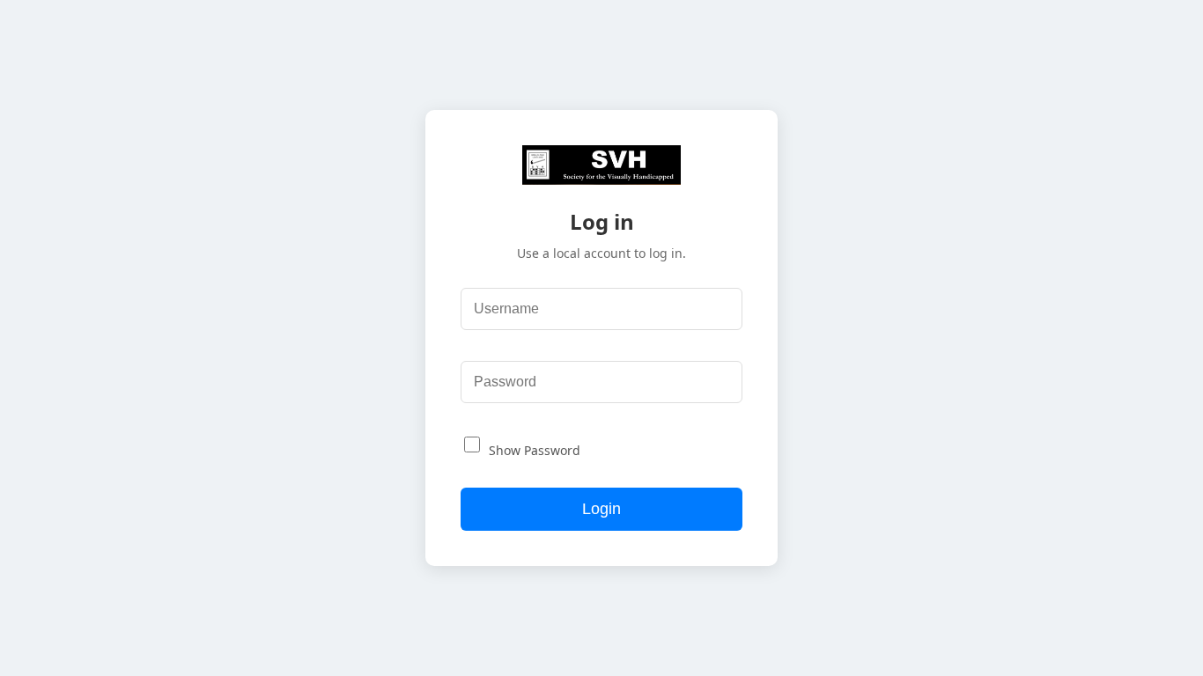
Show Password (534, 450)
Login (601, 509)
